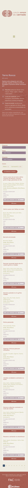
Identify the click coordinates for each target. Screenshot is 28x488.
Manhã (5, 384)
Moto (18, 268)
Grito (14, 268)
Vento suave (10, 186)
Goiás (4, 188)
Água (4, 268)
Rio (21, 268)
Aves (4, 383)
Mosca (5, 185)
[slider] (22, 199)
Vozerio (9, 270)
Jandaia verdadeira (15, 383)
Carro (8, 268)
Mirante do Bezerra (12, 188)
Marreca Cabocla (18, 412)
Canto (7, 383)
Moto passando (7, 325)
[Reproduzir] (5, 199)
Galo (22, 440)
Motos (13, 325)
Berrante (5, 240)
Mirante (22, 183)
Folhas (9, 183)
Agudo (8, 440)
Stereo (5, 166)
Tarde (4, 270)
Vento (4, 186)
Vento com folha (16, 212)
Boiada (10, 240)
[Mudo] (19, 199)
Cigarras (16, 353)
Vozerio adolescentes (17, 270)
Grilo (13, 183)
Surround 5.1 (15, 166)
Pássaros (13, 384)
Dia (8, 212)
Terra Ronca (20, 185)
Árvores (5, 183)
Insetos (17, 183)
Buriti (4, 212)
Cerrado (5, 353)
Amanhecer (14, 440)
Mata (10, 212)
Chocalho (10, 353)
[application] (14, 199)
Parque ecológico (12, 185)
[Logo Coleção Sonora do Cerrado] (14, 11)
